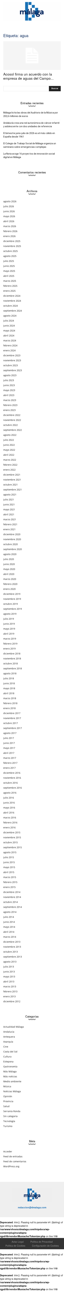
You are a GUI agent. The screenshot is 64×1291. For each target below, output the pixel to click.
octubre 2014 (10, 902)
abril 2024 (8, 335)
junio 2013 (9, 971)
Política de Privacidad (41, 1241)
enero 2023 (9, 410)
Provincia (8, 1101)
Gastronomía (10, 1066)
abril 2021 (8, 514)
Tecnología (9, 1121)
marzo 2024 (9, 340)
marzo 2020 (9, 579)
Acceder (7, 1151)
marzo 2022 (9, 459)
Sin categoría (10, 1116)
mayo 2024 (9, 330)
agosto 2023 (9, 375)
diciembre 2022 (11, 415)
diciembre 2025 (11, 241)
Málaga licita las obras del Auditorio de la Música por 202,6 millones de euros (30, 114)
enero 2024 (9, 350)
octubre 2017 (10, 723)
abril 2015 (8, 872)
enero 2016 (9, 827)
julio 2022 (8, 439)
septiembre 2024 (12, 310)
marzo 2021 (9, 519)
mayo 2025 (9, 270)
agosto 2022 (9, 434)
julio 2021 (8, 499)
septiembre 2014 (12, 907)
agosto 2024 (9, 315)
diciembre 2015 (11, 832)
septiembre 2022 (12, 429)
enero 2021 (9, 529)
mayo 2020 (9, 569)
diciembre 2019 (11, 593)
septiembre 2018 (12, 668)
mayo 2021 (9, 509)
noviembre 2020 (12, 539)
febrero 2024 (10, 345)
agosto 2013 (9, 961)
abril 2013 (8, 981)
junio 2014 (9, 921)
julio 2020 (8, 559)
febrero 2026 (10, 231)
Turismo (7, 1126)
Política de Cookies (15, 1245)
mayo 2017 (9, 748)
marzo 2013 (9, 986)
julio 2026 (8, 206)
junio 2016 (9, 802)
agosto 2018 (9, 673)
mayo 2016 (9, 807)
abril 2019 (8, 633)
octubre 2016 (10, 782)
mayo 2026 (9, 216)
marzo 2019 (9, 638)
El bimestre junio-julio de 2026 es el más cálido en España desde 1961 (29, 135)
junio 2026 (9, 211)
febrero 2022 (10, 464)
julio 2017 (8, 738)
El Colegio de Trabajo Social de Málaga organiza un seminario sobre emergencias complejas (29, 145)
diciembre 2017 (11, 713)
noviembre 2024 (12, 300)
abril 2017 (8, 752)
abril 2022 (8, 454)
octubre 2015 (10, 842)
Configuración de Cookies (45, 1245)
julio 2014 (8, 916)
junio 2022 (9, 444)
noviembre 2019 (12, 598)
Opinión (7, 1096)
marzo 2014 (9, 936)
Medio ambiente (12, 1081)
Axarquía (8, 1041)
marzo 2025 (9, 280)
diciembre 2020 (11, 534)
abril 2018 (8, 693)
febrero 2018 (10, 703)
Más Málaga (10, 1071)
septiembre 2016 (12, 787)
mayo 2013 (9, 976)
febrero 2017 (10, 762)
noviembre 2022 (12, 420)
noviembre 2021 (12, 479)
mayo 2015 (9, 867)
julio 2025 (8, 261)
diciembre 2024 (11, 295)
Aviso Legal (18, 1241)
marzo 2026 (9, 226)
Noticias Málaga (12, 1091)
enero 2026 (9, 236)
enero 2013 (9, 996)
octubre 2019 (10, 603)
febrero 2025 (10, 285)
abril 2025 (8, 275)
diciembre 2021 (11, 474)
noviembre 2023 (12, 360)
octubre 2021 (10, 484)
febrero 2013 (10, 991)
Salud (6, 1106)
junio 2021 (9, 504)
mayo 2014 (9, 926)
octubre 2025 (10, 251)
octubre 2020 (10, 544)
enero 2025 (9, 290)
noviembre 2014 (12, 897)
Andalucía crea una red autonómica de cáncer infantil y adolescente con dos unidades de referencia (31, 125)
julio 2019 (8, 618)
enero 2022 (9, 469)
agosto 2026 (9, 201)
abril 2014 (8, 931)
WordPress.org (11, 1166)
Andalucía (8, 1031)
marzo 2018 (9, 698)
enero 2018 (9, 708)
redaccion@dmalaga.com (32, 1207)
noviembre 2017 (12, 718)
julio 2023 (8, 380)
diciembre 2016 (11, 772)
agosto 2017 (9, 733)
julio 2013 (8, 966)
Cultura (7, 1056)
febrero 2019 (10, 643)
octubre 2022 (10, 425)
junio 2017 (9, 743)
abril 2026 (8, 221)
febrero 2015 (10, 882)
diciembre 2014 (11, 892)
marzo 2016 (9, 817)
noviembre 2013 (12, 946)
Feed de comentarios (14, 1161)
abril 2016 (8, 812)
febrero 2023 (10, 405)
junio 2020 (9, 564)
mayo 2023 (9, 390)
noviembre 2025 (12, 246)
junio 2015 (9, 862)
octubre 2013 (10, 951)
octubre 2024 (10, 305)
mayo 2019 (9, 628)
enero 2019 (9, 648)
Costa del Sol (10, 1051)
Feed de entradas (12, 1156)
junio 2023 (9, 385)
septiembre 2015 (12, 847)
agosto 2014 (9, 912)
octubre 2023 (10, 365)
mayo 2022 (9, 449)
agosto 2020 (9, 554)
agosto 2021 (9, 494)
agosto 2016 (9, 792)
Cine (5, 1046)
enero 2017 (9, 767)
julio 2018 (8, 678)
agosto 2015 (9, 852)
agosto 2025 (9, 256)
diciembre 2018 (11, 653)
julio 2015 (8, 857)
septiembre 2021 (12, 489)
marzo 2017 (9, 757)
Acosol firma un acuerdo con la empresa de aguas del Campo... (28, 76)
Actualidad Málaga (13, 1026)
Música (7, 1086)
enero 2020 (9, 589)
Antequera (9, 1036)
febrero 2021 (10, 524)
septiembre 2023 (12, 370)
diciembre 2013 (11, 941)
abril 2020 (8, 574)
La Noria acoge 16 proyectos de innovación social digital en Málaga (29, 155)
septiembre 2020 (12, 549)
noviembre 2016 (12, 777)
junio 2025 (9, 266)
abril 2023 (8, 395)
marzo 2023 (9, 400)
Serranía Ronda (11, 1111)
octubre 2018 (10, 663)
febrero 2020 (10, 584)
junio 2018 (9, 683)
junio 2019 (9, 623)
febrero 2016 (10, 822)
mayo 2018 (9, 688)
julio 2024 (8, 320)
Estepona (8, 1061)
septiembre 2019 (12, 608)
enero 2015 (9, 887)
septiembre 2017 (12, 728)
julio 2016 (8, 797)
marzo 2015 (9, 877)
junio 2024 (9, 325)
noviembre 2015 (12, 837)
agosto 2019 (9, 613)
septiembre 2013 (12, 956)
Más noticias (10, 1076)
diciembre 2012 (11, 1001)
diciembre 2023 (11, 355)
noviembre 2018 (12, 658)
